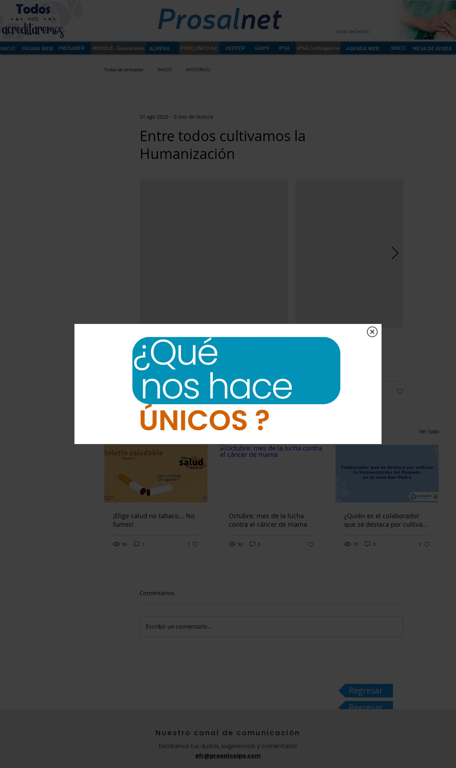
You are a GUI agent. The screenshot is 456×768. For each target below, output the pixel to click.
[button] (372, 331)
